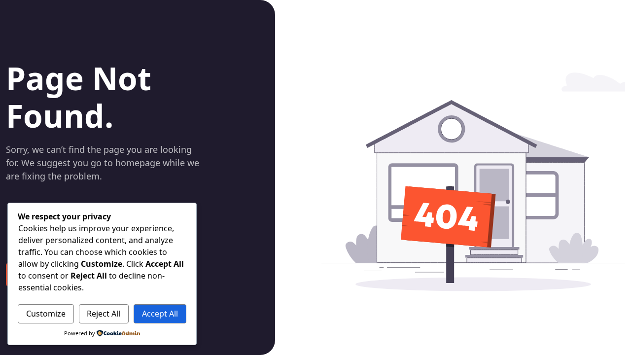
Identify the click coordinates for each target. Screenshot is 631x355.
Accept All (160, 313)
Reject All (103, 313)
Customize (46, 313)
